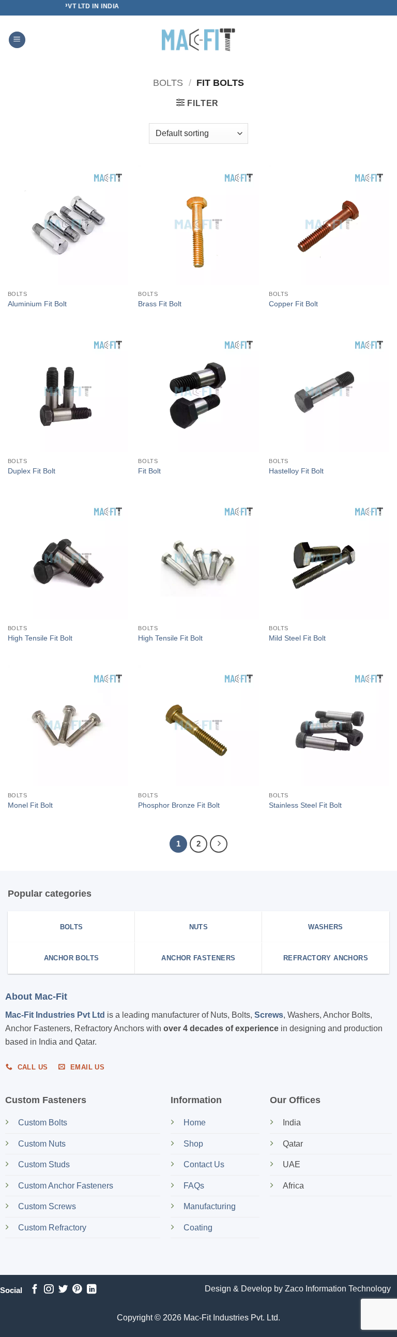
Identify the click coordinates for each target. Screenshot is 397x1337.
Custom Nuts (42, 1143)
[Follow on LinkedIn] (91, 1289)
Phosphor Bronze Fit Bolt (179, 805)
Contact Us (204, 1164)
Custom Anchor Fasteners (65, 1185)
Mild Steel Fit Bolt (297, 638)
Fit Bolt (149, 471)
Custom (42, 1122)
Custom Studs (44, 1164)
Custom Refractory (52, 1227)
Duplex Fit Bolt (31, 471)
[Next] (218, 844)
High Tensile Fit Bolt (40, 638)
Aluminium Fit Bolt (37, 304)
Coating (198, 1227)
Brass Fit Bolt (159, 304)
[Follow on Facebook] (34, 1289)
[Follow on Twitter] (63, 1289)
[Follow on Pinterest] (77, 1289)
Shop (194, 1143)
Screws (268, 1015)
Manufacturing (210, 1206)
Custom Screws (47, 1206)
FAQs (194, 1185)
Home (195, 1122)
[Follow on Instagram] (48, 1289)
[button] (17, 40)
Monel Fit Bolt (30, 805)
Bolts (168, 82)
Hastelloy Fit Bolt (296, 471)
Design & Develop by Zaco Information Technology (298, 1288)
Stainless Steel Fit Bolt (305, 805)
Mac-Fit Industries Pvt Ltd (55, 1015)
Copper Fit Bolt (293, 304)
